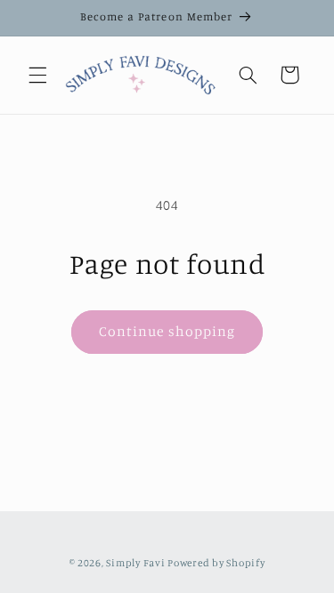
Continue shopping (167, 331)
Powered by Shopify (216, 563)
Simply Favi (135, 563)
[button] (37, 74)
